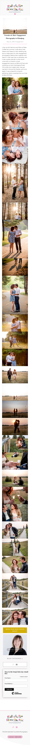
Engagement (19, 42)
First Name (7, 678)
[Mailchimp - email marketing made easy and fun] (16, 694)
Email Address (9, 683)
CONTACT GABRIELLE (15, 649)
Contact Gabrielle (15, 737)
